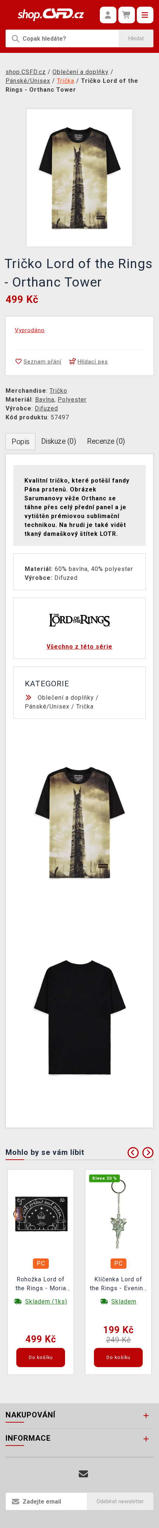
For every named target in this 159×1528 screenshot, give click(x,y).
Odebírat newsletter (120, 1501)
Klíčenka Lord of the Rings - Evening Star (118, 1285)
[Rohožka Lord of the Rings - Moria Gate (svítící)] (40, 1213)
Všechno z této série (79, 646)
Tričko (58, 390)
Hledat (136, 38)
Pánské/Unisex (47, 706)
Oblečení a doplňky (66, 697)
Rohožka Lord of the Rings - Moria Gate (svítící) (41, 1285)
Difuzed (46, 408)
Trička (85, 706)
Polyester (72, 399)
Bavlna (44, 399)
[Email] (83, 1474)
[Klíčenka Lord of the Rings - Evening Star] (118, 1213)
